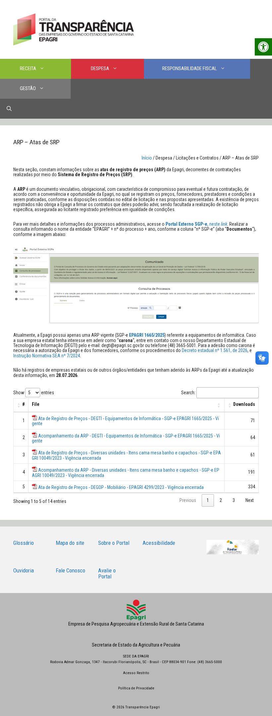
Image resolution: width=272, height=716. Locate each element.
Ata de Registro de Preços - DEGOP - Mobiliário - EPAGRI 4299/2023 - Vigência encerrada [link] (121, 487)
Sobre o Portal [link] (113, 542)
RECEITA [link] (28, 68)
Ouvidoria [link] (23, 570)
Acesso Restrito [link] (136, 673)
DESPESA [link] (100, 68)
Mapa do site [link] (70, 542)
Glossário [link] (23, 542)
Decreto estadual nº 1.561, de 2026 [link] (214, 350)
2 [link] (221, 500)
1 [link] (208, 500)
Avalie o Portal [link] (107, 573)
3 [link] (234, 500)
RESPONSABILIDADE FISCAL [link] (189, 68)
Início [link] (147, 158)
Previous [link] (187, 500)
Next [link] (249, 500)
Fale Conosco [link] (70, 570)
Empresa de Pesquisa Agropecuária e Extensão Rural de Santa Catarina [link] (136, 624)
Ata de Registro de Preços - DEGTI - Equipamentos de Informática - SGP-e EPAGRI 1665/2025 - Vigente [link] (125, 421)
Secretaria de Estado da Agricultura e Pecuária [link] (136, 645)
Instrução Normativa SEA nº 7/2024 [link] (46, 355)
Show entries (33, 392)
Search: (188, 392)
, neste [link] (196, 224)
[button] (19, 405)
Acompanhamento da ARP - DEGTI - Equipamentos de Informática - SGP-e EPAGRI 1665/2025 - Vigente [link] (126, 438)
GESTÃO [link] (28, 88)
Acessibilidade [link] (159, 542)
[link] (263, 47)
